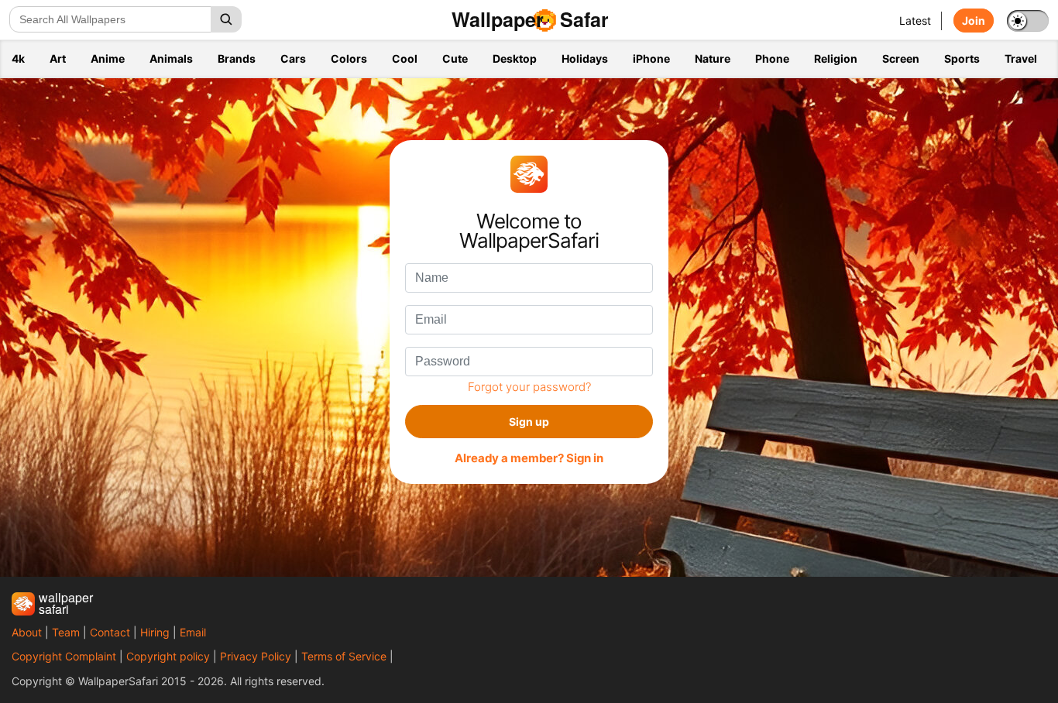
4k (18, 58)
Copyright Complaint (64, 656)
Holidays (585, 58)
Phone (772, 58)
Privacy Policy (255, 656)
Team (66, 632)
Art (58, 58)
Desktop (515, 58)
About (27, 632)
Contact (110, 632)
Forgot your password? (529, 386)
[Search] (226, 19)
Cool (404, 58)
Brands (237, 58)
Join (973, 20)
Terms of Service (343, 656)
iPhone (651, 58)
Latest (915, 20)
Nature (712, 58)
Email (193, 632)
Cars (293, 58)
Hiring (155, 632)
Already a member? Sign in (529, 458)
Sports (962, 58)
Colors (349, 58)
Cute (455, 58)
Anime (108, 58)
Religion (835, 58)
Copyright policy (168, 656)
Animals (171, 58)
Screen (900, 58)
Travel (1021, 58)
